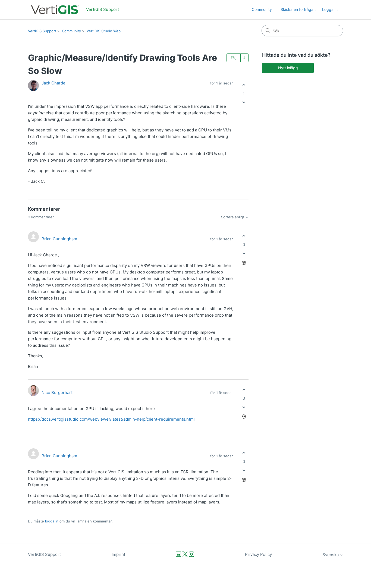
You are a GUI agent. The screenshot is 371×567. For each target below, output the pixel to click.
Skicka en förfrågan (298, 9)
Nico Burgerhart (57, 392)
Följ (233, 58)
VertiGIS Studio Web (104, 31)
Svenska (331, 554)
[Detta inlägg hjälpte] (244, 85)
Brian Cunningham (59, 238)
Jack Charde (53, 83)
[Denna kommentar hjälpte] (244, 236)
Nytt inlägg (288, 67)
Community (262, 9)
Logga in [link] (330, 9)
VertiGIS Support (42, 31)
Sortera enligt (233, 217)
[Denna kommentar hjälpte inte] (244, 253)
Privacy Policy (258, 554)
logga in (51, 521)
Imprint (118, 554)
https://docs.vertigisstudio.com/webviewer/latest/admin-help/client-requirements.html (111, 419)
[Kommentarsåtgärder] (244, 262)
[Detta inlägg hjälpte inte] (244, 102)
